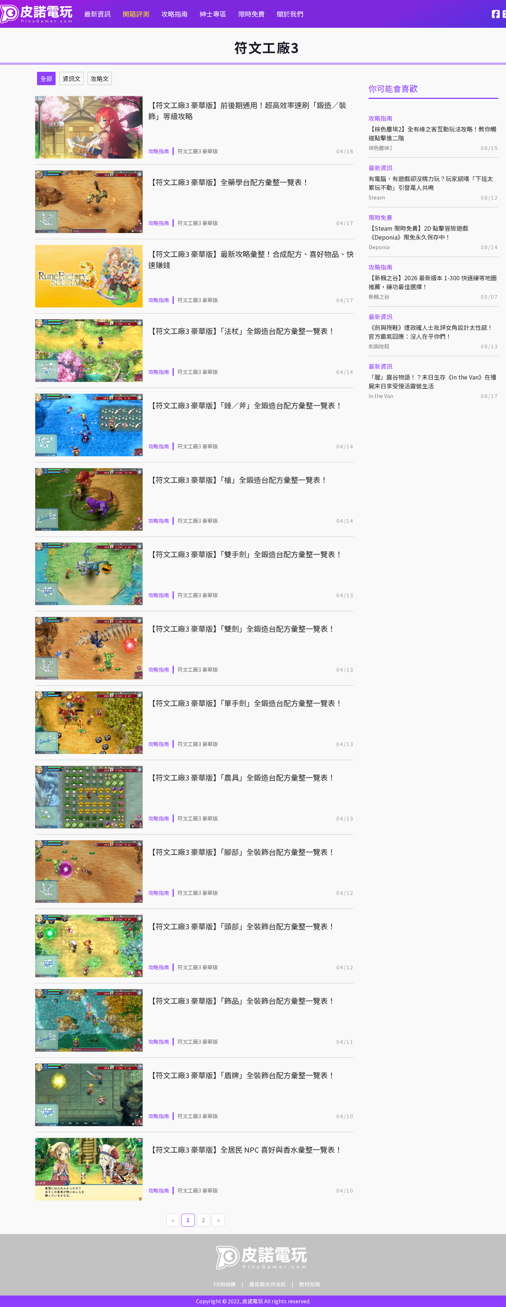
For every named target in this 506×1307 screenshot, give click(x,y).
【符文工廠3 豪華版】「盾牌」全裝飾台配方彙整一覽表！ (241, 1075)
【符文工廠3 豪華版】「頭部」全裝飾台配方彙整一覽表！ (241, 926)
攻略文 (100, 78)
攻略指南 (174, 14)
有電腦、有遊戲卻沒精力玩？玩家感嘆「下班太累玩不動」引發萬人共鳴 (431, 183)
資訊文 (71, 78)
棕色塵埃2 (380, 147)
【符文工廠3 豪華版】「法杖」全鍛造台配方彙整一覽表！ (241, 330)
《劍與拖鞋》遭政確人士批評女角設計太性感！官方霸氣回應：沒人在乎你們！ (431, 332)
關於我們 (290, 14)
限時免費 (251, 14)
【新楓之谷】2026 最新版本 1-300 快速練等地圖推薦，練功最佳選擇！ (433, 282)
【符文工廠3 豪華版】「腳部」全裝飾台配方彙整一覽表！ (241, 851)
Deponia (379, 247)
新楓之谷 (379, 296)
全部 (46, 78)
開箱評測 (136, 14)
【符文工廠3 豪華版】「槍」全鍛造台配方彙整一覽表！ (238, 479)
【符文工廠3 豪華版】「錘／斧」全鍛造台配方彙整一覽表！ (245, 405)
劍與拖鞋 (379, 346)
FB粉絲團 (224, 1284)
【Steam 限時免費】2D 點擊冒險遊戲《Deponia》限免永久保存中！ (418, 232)
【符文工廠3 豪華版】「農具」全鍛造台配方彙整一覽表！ (241, 777)
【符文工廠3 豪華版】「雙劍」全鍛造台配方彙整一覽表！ (241, 628)
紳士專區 (213, 14)
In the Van (381, 396)
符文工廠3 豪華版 (197, 151)
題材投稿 (309, 1284)
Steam (377, 197)
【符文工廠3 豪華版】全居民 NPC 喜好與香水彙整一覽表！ (245, 1149)
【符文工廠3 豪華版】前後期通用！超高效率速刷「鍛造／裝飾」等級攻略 (247, 110)
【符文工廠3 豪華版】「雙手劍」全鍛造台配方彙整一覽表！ (245, 554)
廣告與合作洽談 (267, 1284)
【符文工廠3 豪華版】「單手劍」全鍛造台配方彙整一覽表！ (245, 703)
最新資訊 (97, 14)
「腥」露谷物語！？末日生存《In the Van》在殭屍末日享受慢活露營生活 (432, 381)
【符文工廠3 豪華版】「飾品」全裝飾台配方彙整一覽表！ (241, 1000)
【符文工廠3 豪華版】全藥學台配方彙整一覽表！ (228, 182)
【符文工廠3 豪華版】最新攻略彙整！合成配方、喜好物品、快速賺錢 (251, 259)
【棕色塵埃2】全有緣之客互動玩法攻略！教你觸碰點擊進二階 (432, 133)
